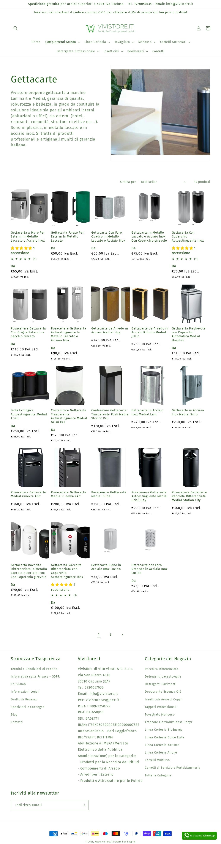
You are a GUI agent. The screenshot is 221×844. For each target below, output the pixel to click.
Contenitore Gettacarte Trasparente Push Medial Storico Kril (110, 414)
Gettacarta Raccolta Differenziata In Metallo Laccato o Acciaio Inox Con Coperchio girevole (29, 571)
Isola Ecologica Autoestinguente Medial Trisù (29, 414)
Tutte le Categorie (158, 775)
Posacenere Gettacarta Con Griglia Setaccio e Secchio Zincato (28, 332)
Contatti (17, 722)
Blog (14, 714)
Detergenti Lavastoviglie (163, 676)
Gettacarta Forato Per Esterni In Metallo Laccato (67, 236)
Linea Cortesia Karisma (162, 745)
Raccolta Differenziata (161, 669)
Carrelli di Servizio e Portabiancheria (172, 768)
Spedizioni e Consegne (28, 707)
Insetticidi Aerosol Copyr (163, 699)
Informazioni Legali (25, 692)
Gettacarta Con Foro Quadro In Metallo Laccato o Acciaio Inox (108, 236)
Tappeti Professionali (161, 707)
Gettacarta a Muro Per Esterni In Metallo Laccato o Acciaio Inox (28, 236)
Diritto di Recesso (24, 699)
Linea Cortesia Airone (161, 752)
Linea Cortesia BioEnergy (163, 730)
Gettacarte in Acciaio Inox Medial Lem (147, 412)
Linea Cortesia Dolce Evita (164, 737)
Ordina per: (128, 182)
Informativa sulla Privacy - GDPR (35, 676)
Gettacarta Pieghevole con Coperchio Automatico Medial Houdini (189, 334)
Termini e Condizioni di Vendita (34, 669)
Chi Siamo (18, 684)
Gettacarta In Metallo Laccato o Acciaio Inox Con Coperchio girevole (149, 236)
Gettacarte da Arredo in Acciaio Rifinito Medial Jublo (149, 332)
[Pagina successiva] (122, 635)
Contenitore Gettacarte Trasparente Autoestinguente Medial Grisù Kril (69, 416)
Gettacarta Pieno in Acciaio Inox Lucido (106, 567)
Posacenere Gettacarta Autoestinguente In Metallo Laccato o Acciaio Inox (68, 334)
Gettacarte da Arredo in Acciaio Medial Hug (109, 330)
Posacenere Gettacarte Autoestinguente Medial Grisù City (149, 496)
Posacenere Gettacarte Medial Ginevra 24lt (68, 494)
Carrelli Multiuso (157, 760)
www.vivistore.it (104, 842)
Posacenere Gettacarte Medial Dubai (108, 494)
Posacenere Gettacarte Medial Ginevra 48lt (28, 494)
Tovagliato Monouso (160, 714)
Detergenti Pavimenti (160, 684)
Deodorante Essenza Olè (163, 692)
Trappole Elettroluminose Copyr (168, 722)
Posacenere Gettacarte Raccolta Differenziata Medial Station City (189, 496)
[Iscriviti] (83, 805)
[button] (15, 28)
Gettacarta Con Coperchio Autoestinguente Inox (188, 236)
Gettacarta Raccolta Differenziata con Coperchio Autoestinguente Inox (67, 571)
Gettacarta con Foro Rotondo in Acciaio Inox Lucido (149, 569)
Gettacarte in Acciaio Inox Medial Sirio (188, 412)
